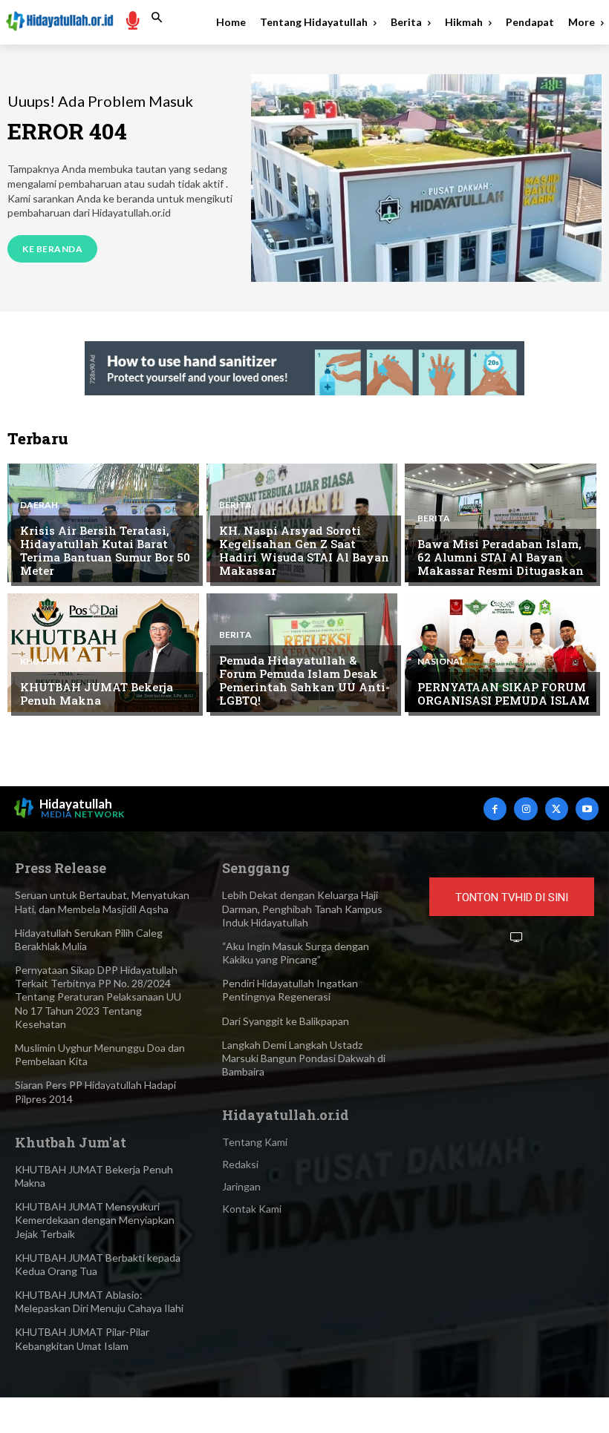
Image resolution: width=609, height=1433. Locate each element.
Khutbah (42, 661)
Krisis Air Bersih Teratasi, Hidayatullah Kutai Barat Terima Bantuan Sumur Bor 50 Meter (105, 550)
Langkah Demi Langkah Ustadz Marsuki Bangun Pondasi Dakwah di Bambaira (303, 1058)
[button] (157, 18)
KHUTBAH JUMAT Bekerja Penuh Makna (96, 693)
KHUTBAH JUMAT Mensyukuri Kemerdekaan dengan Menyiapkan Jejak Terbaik (95, 1219)
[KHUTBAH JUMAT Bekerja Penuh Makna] (103, 652)
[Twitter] (556, 808)
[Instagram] (525, 808)
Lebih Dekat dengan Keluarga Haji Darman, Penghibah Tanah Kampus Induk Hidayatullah (302, 908)
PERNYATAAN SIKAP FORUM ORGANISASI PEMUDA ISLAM (503, 693)
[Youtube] (587, 808)
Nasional (440, 661)
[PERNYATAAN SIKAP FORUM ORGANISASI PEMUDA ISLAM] (500, 652)
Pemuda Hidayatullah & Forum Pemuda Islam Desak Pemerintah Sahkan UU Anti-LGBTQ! (304, 680)
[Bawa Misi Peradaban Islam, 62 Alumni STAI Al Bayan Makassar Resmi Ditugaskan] (500, 523)
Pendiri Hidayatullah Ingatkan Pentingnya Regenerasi (290, 990)
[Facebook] (495, 808)
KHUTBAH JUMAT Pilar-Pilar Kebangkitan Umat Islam (82, 1338)
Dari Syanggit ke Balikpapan (285, 1021)
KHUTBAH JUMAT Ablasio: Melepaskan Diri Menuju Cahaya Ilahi (99, 1301)
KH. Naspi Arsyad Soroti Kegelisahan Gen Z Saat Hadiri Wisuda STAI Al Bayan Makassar (304, 550)
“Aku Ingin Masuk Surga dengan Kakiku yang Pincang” (295, 953)
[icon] (132, 19)
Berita (235, 505)
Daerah (39, 505)
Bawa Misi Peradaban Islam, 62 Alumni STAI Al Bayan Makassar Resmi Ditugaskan (500, 557)
